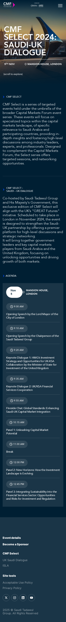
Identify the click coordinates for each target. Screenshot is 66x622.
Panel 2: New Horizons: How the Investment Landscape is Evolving (33, 471)
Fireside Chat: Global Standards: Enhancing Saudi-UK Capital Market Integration (32, 409)
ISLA (6, 565)
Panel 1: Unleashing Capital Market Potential (27, 431)
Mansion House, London (44, 64)
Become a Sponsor (16, 544)
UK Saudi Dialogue (15, 560)
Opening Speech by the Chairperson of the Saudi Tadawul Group (32, 337)
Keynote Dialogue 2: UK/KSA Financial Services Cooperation (29, 388)
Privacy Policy (12, 588)
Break (9, 452)
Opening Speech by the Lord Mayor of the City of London (32, 315)
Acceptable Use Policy (18, 582)
